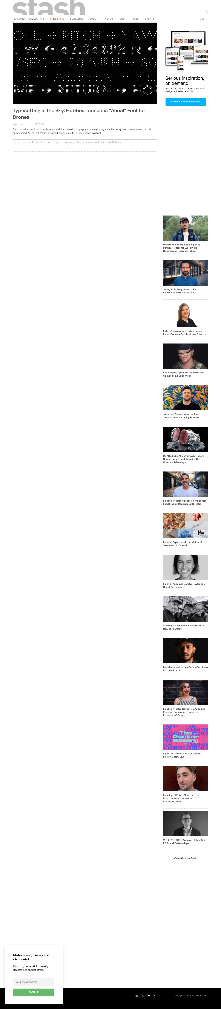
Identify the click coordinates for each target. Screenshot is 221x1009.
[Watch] (96, 132)
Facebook (154, 995)
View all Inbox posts (186, 858)
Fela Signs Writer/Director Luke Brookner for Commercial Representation (181, 798)
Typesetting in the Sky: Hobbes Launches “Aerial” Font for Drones (79, 113)
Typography (68, 142)
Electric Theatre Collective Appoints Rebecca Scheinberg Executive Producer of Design (184, 712)
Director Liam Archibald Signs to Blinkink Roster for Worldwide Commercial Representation (181, 248)
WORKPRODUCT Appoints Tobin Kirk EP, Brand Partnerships (184, 841)
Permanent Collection (28, 18)
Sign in (203, 18)
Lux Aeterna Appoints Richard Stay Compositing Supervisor (183, 374)
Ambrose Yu (90, 142)
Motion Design (51, 142)
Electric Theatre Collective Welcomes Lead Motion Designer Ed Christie (184, 502)
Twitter (142, 995)
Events (149, 18)
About (109, 18)
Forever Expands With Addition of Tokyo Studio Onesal (182, 544)
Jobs (135, 18)
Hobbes (116, 142)
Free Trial (57, 18)
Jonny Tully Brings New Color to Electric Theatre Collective (181, 291)
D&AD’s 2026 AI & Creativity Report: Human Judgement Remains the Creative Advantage (183, 459)
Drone (27, 142)
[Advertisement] (85, 176)
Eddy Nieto (104, 142)
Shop (123, 18)
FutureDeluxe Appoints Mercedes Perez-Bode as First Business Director (184, 333)
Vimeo (148, 995)
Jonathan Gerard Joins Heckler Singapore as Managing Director (181, 416)
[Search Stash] (205, 11)
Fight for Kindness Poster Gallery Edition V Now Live (182, 755)
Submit (94, 18)
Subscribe (76, 18)
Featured (37, 142)
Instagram (136, 995)
